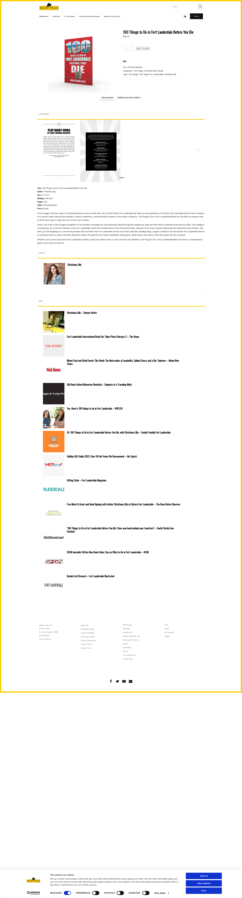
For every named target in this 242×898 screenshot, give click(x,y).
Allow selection (204, 883)
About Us (84, 625)
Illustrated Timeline (131, 640)
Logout (167, 636)
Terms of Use (86, 648)
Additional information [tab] (129, 97)
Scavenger (127, 647)
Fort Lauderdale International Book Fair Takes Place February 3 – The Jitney (103, 336)
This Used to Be (129, 655)
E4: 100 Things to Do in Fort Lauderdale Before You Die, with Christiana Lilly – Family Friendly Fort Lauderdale (119, 432)
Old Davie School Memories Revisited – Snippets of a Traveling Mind (99, 384)
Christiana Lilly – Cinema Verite (82, 313)
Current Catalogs (87, 633)
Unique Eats (128, 659)
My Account (169, 632)
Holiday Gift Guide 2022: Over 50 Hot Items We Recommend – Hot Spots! (102, 456)
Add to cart (143, 48)
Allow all (204, 876)
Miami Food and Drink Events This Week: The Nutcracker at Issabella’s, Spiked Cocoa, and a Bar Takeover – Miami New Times (123, 362)
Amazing (126, 629)
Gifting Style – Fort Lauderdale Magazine (86, 480)
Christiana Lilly (150, 70)
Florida (160, 70)
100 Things (138, 70)
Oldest (125, 644)
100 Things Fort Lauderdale (151, 74)
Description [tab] (108, 97)
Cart (166, 625)
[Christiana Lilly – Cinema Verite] (53, 322)
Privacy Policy (86, 644)
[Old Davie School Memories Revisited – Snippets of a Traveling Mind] (53, 393)
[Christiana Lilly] (54, 274)
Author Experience (88, 640)
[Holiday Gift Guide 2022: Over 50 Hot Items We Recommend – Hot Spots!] (53, 465)
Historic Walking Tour (131, 636)
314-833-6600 (44, 635)
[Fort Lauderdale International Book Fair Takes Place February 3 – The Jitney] (53, 345)
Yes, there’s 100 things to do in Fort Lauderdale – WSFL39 (95, 408)
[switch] (95, 893)
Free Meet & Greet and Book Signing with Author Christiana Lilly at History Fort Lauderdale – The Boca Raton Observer (123, 504)
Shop (167, 629)
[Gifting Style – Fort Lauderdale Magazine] (53, 489)
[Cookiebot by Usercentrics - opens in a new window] (33, 893)
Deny (204, 891)
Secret (125, 651)
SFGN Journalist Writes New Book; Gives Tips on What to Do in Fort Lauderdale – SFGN (108, 552)
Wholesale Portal (88, 629)
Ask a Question (45, 639)
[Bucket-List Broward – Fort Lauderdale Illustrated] (53, 585)
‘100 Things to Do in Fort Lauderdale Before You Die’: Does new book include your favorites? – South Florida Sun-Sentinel (120, 529)
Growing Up (127, 632)
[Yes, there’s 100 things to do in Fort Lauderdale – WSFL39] (53, 417)
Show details (160, 893)
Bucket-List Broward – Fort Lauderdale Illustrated (90, 576)
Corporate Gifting (88, 637)
